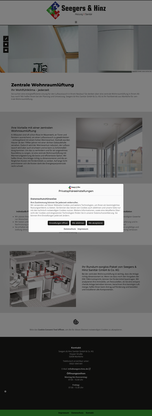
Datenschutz (70, 229)
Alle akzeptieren (95, 223)
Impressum (83, 229)
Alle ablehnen (78, 223)
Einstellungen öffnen (58, 223)
